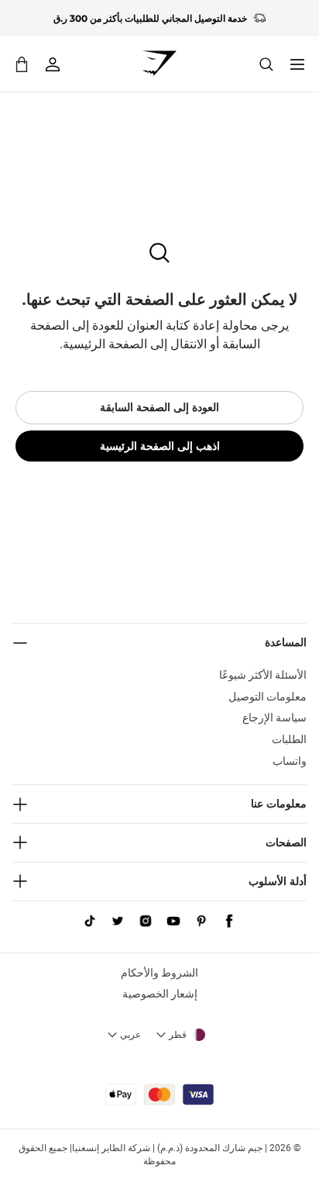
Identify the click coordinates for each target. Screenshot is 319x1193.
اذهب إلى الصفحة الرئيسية (160, 446)
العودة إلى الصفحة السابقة (159, 407)
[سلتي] (21, 64)
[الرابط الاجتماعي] (229, 921)
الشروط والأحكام (159, 973)
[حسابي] (52, 64)
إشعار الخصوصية (159, 993)
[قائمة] (297, 64)
